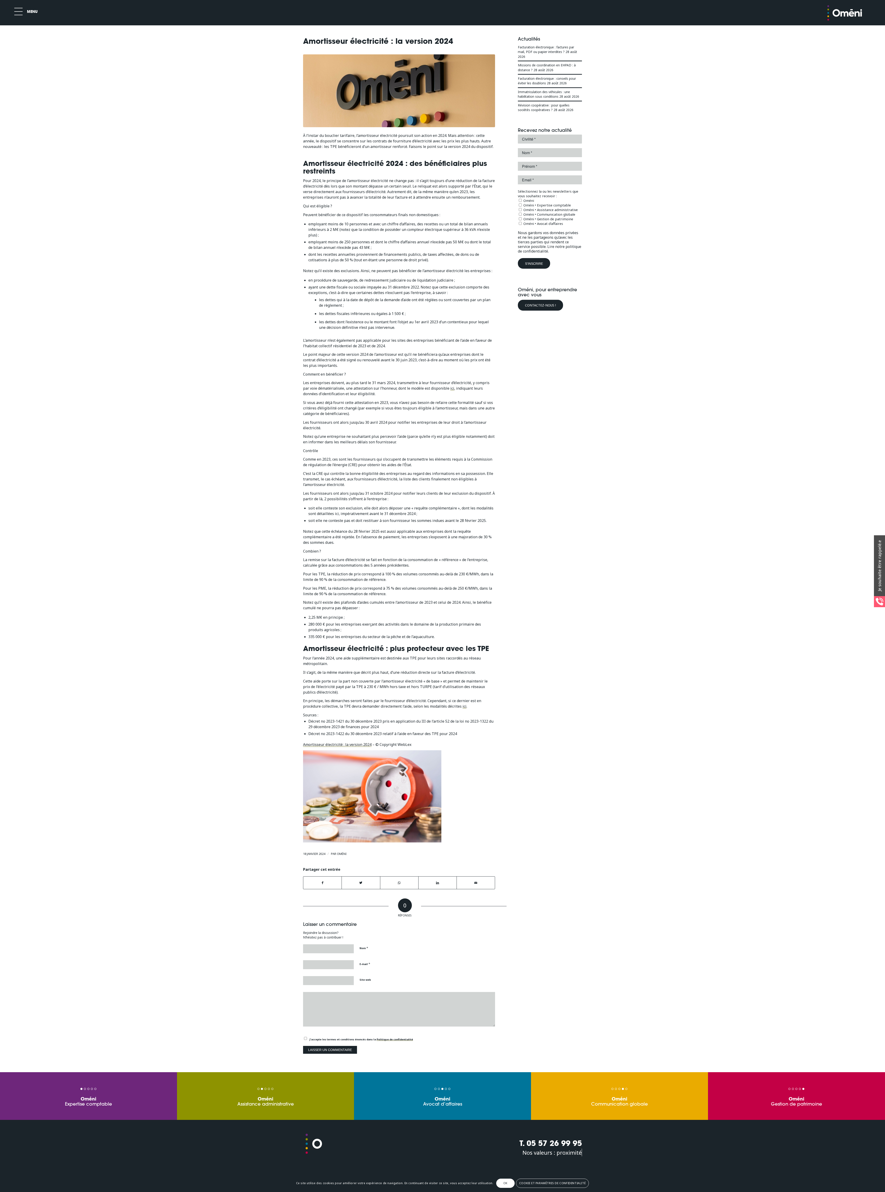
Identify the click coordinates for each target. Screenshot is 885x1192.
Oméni (342, 854)
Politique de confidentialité (395, 1039)
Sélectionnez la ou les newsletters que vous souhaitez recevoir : (548, 193)
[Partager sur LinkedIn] (438, 883)
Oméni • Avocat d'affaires (542, 223)
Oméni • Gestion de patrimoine (547, 219)
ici (452, 388)
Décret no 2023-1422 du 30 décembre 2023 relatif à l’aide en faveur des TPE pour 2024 (382, 733)
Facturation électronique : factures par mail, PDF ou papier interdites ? (546, 49)
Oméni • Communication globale (548, 214)
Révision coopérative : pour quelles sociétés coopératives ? (543, 107)
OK (505, 1183)
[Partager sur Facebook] (322, 883)
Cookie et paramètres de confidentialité (552, 1183)
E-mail (365, 964)
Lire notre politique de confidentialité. (549, 249)
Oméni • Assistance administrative (550, 209)
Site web (365, 979)
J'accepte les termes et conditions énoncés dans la (361, 1039)
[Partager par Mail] (476, 883)
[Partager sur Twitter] (361, 883)
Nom (364, 948)
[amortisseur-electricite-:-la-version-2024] (399, 90)
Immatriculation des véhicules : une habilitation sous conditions (544, 94)
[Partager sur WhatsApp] (399, 883)
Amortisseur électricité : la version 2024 (337, 744)
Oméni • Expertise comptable (546, 205)
